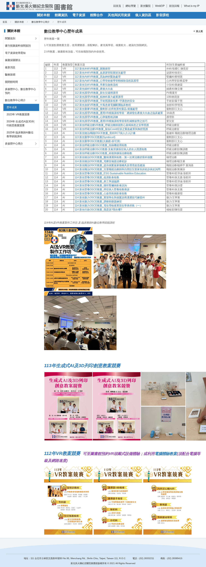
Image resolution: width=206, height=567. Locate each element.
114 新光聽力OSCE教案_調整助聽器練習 (98, 201)
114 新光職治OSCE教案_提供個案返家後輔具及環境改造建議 (110, 165)
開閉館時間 (11, 82)
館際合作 (96, 15)
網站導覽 (131, 6)
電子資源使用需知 (15, 53)
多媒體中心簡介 (14, 143)
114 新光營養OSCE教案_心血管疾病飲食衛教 (101, 193)
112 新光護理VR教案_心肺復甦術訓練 (96, 117)
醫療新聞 (10, 74)
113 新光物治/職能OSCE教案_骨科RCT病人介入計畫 (105, 133)
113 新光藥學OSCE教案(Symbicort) (95, 137)
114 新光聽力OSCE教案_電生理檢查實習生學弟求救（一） (108, 205)
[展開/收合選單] (36, 38)
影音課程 (162, 15)
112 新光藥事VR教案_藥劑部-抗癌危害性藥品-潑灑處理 (106, 109)
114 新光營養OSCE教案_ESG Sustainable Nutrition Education (110, 173)
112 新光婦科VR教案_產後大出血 (94, 88)
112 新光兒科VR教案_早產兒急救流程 (96, 84)
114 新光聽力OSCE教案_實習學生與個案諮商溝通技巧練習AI (110, 197)
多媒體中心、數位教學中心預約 (20, 91)
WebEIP (160, 6)
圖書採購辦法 (12, 60)
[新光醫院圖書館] (39, 6)
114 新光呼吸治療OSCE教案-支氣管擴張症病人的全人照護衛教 (111, 149)
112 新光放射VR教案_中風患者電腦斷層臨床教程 (103, 105)
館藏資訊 (61, 15)
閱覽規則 (10, 38)
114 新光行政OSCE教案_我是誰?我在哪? (98, 209)
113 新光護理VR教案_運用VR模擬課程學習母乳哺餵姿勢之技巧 (111, 121)
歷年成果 (12, 107)
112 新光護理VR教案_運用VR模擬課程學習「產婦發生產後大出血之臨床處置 (119, 113)
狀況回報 (174, 6)
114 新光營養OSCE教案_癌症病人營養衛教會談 (102, 189)
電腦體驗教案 (166, 454)
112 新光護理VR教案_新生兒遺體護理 (96, 92)
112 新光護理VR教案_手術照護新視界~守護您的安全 (105, 101)
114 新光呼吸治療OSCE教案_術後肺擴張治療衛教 (103, 153)
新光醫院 (145, 6)
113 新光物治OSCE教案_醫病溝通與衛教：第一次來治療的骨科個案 (114, 157)
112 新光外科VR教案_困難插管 (92, 68)
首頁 (5, 22)
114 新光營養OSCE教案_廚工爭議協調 (97, 181)
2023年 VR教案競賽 (18, 114)
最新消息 (10, 67)
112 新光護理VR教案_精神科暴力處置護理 (99, 96)
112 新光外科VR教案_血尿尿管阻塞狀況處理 (100, 72)
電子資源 (78, 15)
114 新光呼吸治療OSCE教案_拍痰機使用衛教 (101, 145)
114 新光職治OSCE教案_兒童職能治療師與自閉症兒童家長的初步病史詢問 (117, 169)
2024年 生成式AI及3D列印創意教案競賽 (20, 123)
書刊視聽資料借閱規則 (18, 45)
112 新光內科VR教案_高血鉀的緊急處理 (98, 76)
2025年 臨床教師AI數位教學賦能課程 (20, 134)
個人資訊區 (143, 15)
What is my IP (192, 6)
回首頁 (117, 6)
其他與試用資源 (119, 15)
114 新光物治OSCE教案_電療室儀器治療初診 (101, 161)
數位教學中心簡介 (15, 100)
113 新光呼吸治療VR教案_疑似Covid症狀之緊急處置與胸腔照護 (111, 129)
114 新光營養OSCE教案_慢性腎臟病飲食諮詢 (101, 185)
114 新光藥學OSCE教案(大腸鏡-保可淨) (97, 141)
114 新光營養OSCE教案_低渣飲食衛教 (97, 177)
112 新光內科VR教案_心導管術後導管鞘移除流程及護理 (107, 80)
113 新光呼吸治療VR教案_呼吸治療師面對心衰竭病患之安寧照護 (112, 125)
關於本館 (43, 15)
